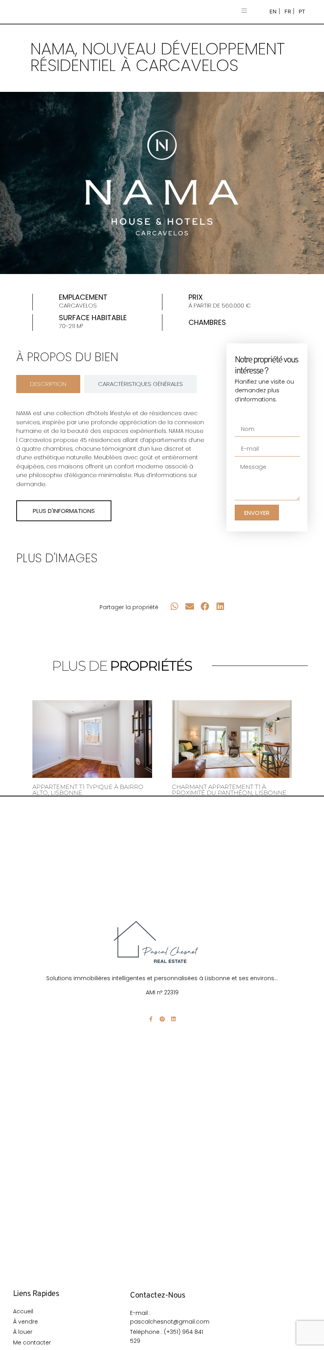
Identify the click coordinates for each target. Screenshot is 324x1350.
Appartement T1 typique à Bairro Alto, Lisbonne (87, 789)
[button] (244, 11)
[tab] (48, 384)
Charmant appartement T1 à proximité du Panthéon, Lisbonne (229, 789)
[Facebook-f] (151, 1019)
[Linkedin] (173, 1019)
